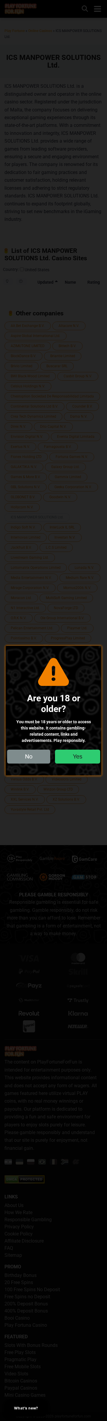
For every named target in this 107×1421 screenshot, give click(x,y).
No (28, 756)
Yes (77, 756)
